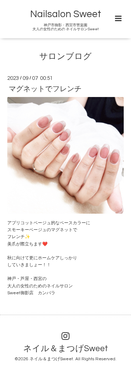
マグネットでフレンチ (45, 88)
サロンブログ (65, 57)
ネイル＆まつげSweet (65, 349)
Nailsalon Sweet (65, 14)
